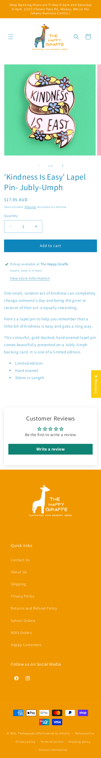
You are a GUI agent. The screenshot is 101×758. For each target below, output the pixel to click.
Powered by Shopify (56, 733)
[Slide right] (62, 166)
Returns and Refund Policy (34, 608)
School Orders (23, 620)
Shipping (30, 207)
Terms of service (51, 742)
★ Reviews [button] (96, 383)
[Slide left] (39, 166)
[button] (11, 37)
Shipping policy (79, 742)
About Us (19, 572)
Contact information (53, 750)
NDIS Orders (21, 632)
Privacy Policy (22, 596)
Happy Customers (26, 644)
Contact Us (20, 559)
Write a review (50, 449)
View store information (30, 278)
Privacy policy (26, 742)
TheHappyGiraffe (30, 733)
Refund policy (84, 733)
